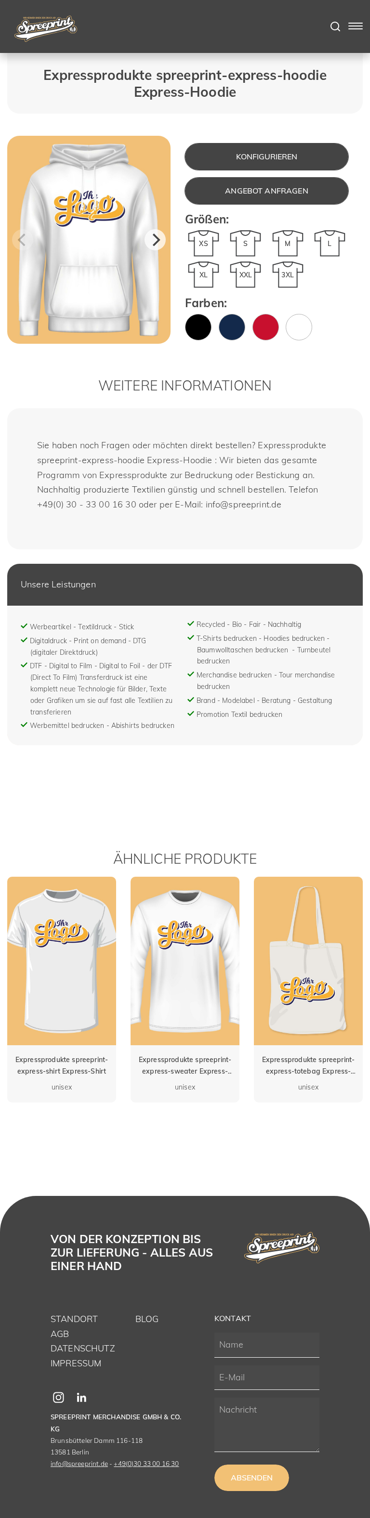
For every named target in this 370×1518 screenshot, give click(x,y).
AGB (60, 1333)
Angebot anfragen (266, 190)
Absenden (252, 1477)
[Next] (155, 239)
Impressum (76, 1363)
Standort (74, 1318)
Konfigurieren (266, 156)
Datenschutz (83, 1348)
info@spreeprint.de (79, 1463)
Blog (147, 1318)
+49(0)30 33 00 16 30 (146, 1463)
